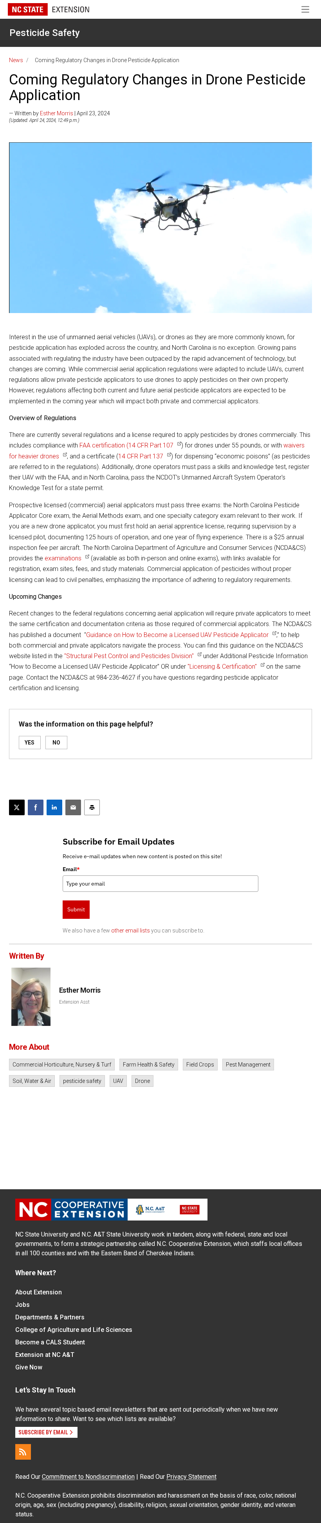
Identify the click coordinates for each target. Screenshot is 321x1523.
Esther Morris (56, 113)
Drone (142, 1081)
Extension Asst (74, 1002)
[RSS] (23, 1452)
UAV (118, 1081)
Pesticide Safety (44, 32)
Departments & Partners (50, 1317)
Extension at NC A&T (44, 1354)
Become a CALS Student (50, 1342)
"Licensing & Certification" (222, 666)
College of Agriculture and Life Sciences (73, 1329)
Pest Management (248, 1064)
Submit (76, 909)
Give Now (28, 1367)
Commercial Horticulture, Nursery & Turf (62, 1064)
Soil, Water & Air (32, 1081)
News (16, 60)
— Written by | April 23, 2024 (59, 113)
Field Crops (200, 1064)
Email (71, 869)
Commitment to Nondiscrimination (88, 1476)
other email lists (130, 930)
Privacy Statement (191, 1476)
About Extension (38, 1292)
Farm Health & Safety (149, 1064)
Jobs (22, 1304)
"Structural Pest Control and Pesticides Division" (129, 656)
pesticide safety (82, 1081)
